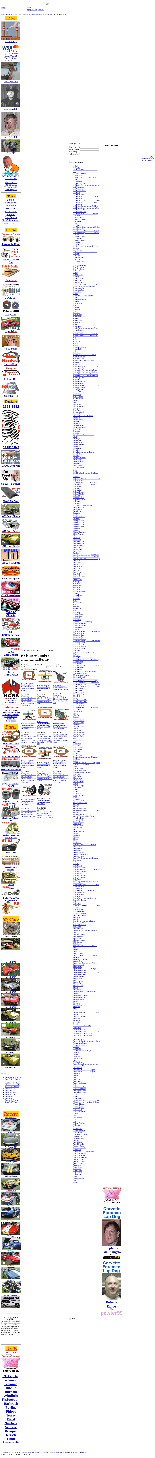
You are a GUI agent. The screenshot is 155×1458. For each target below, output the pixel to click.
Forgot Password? (148, 160)
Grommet (76, 612)
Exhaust (76, 488)
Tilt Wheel (76, 1056)
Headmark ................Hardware (83, 652)
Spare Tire (76, 951)
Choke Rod (77, 326)
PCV (75, 829)
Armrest (76, 254)
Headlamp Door (78, 637)
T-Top (75, 1085)
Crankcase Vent (78, 393)
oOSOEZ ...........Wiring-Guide (83, 816)
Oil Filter (76, 805)
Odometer (76, 799)
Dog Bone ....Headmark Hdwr (83, 435)
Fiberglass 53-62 (78, 522)
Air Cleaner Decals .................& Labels (86, 227)
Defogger (76, 418)
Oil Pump (76, 812)
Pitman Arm (77, 837)
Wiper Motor (77, 1171)
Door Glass (77, 440)
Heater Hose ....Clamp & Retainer (84, 671)
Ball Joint (76, 271)
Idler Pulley (77, 715)
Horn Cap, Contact (79, 694)
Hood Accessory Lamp (81, 675)
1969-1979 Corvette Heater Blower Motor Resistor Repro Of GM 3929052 (43, 764)
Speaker (76, 957)
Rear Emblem (78, 883)
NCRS (75, 791)
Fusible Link (77, 580)
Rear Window (78, 896)
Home (23, 650)
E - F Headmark (78, 467)
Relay (75, 902)
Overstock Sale (78, 820)
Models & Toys (78, 786)
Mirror (75, 784)
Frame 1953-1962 (79, 541)
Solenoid (76, 949)
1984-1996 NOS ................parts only (85, 170)
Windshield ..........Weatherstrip (83, 1152)
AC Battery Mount (79, 183)
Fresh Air (76, 553)
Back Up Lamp (78, 267)
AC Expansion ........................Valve (85, 196)
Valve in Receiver (79, 1112)
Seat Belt (76, 919)
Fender (75, 515)
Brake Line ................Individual (84, 286)
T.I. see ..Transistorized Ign (82, 1026)
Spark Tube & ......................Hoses (85, 955)
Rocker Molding (78, 909)
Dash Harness (78, 406)
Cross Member (78, 397)
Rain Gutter (77, 879)
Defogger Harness (79, 419)
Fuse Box (76, 578)
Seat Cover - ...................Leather (84, 921)
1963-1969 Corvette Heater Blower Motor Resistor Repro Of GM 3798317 (43, 687)
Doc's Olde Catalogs (12, 1100)
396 (74, 172)
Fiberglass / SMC (79, 521)
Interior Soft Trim (79, 734)
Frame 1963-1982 (79, 543)
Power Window (78, 856)
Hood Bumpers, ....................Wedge (85, 681)
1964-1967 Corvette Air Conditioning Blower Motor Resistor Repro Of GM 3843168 (28, 726)
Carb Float (76, 313)
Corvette (76, 379)
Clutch (75, 345)
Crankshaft (77, 395)
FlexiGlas (76, 538)
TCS (75, 1037)
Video (75, 1119)
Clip (74, 337)
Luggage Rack (78, 768)
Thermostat (77, 1049)
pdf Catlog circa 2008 (12, 1085)
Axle (75, 263)
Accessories (77, 217)
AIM (75, 223)
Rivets (75, 908)
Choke (75, 324)
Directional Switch (79, 427)
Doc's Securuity (10, 1094)
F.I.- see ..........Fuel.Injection (82, 505)
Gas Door (76, 583)
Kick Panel (77, 744)
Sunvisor (76, 1014)
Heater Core (77, 663)
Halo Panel (77, 620)
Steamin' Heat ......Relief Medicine (84, 991)
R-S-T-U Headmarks (80, 913)
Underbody (77, 1098)
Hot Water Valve (78, 705)
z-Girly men (77, 1182)
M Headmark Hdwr (80, 770)
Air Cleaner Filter (79, 229)
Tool (74, 1060)
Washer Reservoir (79, 1131)
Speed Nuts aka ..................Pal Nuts (85, 963)
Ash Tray (76, 256)
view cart (34, 10)
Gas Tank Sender (79, 591)
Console (76, 362)
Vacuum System (78, 1108)
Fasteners (76, 513)
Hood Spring (77, 690)
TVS (75, 1094)
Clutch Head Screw (79, 347)
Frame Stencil (78, 547)
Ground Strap (77, 616)
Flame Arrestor (78, 534)
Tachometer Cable (79, 1030)
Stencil (75, 1001)
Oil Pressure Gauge (79, 808)
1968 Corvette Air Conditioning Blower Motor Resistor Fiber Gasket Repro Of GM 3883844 (43, 725)
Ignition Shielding (79, 721)
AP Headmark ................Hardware (85, 252)
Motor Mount (77, 787)
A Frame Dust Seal (79, 174)
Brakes (75, 294)
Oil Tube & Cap (78, 814)
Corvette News (78, 383)
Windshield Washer (79, 1159)
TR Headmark (78, 1062)
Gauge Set (76, 597)
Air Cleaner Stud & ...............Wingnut (86, 231)
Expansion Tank (78, 498)
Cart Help (74, 1452)
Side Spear (77, 944)
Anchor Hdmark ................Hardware (85, 246)
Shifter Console (78, 936)
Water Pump (77, 1132)
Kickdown (76, 745)
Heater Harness (78, 667)
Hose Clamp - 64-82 (80, 702)
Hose (75, 698)
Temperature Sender (80, 1045)
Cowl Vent (77, 391)
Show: (48, 665)
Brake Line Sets (78, 290)
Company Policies (79, 357)
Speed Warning (78, 965)
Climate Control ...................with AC (85, 334)
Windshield (77, 1150)
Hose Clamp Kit (78, 704)
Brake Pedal (77, 292)
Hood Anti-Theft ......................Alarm (85, 679)
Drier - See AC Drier (80, 461)
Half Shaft (76, 618)
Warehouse (77, 1127)
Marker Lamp (78, 778)
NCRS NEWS (78, 793)
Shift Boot (76, 932)
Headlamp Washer (79, 648)
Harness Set (77, 629)
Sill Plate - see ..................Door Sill (85, 946)
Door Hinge (77, 446)
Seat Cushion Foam (79, 925)
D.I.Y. (75, 400)
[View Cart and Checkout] (42, 14)
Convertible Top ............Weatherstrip (85, 374)
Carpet (75, 318)
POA (75, 841)
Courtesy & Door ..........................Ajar (86, 385)
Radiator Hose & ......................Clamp (86, 869)
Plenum (75, 839)
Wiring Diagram (78, 1178)
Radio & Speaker (79, 877)
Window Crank (78, 1146)
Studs (75, 1009)
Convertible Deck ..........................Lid (86, 366)
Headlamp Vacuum (79, 646)
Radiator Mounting (79, 871)
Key (74, 742)
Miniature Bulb (78, 782)
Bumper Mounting (79, 299)
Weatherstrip (77, 1136)
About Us (9, 1452)
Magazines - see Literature (82, 772)
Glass (75, 601)
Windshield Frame (79, 1153)
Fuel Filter (76, 561)
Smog (75, 948)
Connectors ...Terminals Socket (83, 360)
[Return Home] (3, 8)
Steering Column (79, 997)
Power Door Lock (79, 850)
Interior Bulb (77, 730)
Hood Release (78, 688)
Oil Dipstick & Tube (80, 803)
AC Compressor (78, 187)
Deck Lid (76, 414)
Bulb (75, 297)
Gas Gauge (77, 585)
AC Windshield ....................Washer (85, 214)
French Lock (77, 549)
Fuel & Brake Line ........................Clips (86, 559)
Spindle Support (78, 976)
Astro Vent (77, 259)
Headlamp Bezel (78, 633)
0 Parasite (76, 168)
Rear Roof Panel (78, 887)
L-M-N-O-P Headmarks (81, 765)
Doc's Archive (10, 1089)
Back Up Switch (78, 269)
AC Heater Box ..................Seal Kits (85, 206)
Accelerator (77, 215)
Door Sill (76, 456)
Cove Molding (78, 389)
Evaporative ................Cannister (84, 484)
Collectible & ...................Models (84, 355)
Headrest (76, 654)
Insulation (76, 725)
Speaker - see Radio (80, 959)
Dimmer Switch (78, 425)
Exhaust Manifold (79, 494)
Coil (74, 351)
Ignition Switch (78, 723)
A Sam (75, 179)
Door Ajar (76, 439)
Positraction (77, 843)
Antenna (76, 248)
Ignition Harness (78, 719)
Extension (76, 501)
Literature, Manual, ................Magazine (86, 763)
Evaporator (77, 486)
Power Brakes (78, 848)
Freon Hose (77, 551)
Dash (75, 402)
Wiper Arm (77, 1165)
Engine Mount (78, 480)
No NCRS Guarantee (12, 1087)
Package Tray (77, 824)
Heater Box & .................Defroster (85, 658)
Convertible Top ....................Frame (85, 370)
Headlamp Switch (79, 644)
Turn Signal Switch (79, 1092)
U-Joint (75, 1096)
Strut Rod (76, 1007)
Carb (75, 311)
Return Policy (48, 1452)
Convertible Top (78, 368)
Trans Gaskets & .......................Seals (85, 1064)
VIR (74, 1121)
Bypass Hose (77, 303)
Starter (75, 988)
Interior (75, 728)
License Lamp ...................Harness (85, 757)
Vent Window (78, 1117)
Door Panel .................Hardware (84, 452)
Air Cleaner (77, 225)
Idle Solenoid (77, 711)
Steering (76, 993)
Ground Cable (78, 614)
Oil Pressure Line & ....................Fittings (86, 810)
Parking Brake (78, 826)
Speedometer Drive (79, 974)
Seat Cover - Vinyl (79, 923)
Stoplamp (76, 1003)
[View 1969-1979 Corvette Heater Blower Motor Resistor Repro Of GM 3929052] (45, 781)
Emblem (76, 475)
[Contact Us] (19, 14)
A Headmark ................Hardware (84, 177)
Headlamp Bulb (78, 635)
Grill (74, 610)
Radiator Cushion (79, 867)
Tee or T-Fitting (78, 1039)
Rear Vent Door (78, 894)
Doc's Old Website (11, 1102)
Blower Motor (78, 278)
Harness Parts (77, 627)
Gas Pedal (76, 587)
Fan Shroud (77, 511)
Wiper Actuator (78, 1163)
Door (75, 437)
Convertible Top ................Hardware (85, 372)
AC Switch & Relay (80, 212)
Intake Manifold (78, 726)
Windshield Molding (80, 1157)
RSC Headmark (78, 911)
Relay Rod (77, 904)
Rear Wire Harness (79, 900)
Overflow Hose (78, 818)
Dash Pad (76, 408)
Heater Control (78, 662)
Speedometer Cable (79, 970)
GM (74, 604)
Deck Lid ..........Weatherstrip (83, 416)
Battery (75, 273)
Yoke (75, 1180)
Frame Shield (77, 545)
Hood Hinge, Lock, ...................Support (86, 684)
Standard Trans (78, 986)
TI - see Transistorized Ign (82, 1051)
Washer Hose (77, 1129)
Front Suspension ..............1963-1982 (86, 557)
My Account (26, 1452)
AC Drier (76, 193)
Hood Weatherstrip (79, 692)
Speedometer (77, 967)
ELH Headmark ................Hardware (85, 473)
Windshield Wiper (79, 1161)
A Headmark (77, 175)
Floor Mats (77, 540)
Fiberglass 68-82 (78, 526)
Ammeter (76, 244)
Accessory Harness (79, 219)
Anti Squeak (77, 250)
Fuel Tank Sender (79, 576)
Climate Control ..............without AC (85, 336)
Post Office (77, 847)
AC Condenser (78, 189)
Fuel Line (76, 570)
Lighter (75, 761)
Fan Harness (77, 509)
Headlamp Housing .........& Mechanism (86, 641)
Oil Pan (75, 806)
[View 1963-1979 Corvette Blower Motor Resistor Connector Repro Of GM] (61, 703)
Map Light (76, 774)
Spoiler (75, 980)
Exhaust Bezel (78, 490)
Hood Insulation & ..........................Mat (86, 686)
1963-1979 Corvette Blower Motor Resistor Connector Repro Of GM (60, 687)
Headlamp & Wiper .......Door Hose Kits (86, 631)
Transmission (77, 1068)
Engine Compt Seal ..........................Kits (86, 479)
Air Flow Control (79, 236)
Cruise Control (78, 399)
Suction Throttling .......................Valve (86, 1012)
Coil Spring (77, 353)
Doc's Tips (8, 1090)
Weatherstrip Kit (78, 1138)
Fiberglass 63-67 (78, 524)
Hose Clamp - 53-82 (80, 700)
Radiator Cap (77, 866)
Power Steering (78, 852)
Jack (74, 738)
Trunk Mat (76, 1081)
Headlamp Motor (79, 643)
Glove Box (77, 602)
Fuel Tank (76, 574)
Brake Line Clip (78, 288)
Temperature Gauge (80, 1043)
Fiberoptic (76, 528)
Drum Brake (77, 465)
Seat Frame (77, 927)
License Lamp (78, 755)
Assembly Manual (79, 257)
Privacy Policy (59, 1452)
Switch (75, 1024)
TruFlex (76, 1075)
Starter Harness (78, 989)
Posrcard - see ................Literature (84, 845)
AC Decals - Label (79, 191)
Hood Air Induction (79, 677)
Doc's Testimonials (11, 1092)
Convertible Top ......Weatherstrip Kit (85, 376)
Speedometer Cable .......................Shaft (86, 972)
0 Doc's (75, 166)
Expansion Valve (79, 500)
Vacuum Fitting (78, 1104)
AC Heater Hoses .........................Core (86, 208)
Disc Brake (77, 429)
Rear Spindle (77, 888)
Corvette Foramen (79, 381)
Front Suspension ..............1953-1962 (86, 555)
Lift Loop (76, 759)
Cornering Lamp (78, 378)
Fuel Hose (76, 564)
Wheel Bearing (78, 1142)
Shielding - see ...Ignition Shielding (85, 930)
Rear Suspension (79, 892)
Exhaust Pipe (77, 496)
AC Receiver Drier (79, 210)
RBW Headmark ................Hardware (85, 881)
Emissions (76, 477)
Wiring (75, 1176)
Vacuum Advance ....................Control (86, 1100)
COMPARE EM (79, 358)
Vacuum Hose (78, 1106)
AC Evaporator (78, 195)
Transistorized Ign (79, 1066)
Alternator (76, 242)
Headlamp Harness (79, 639)
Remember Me (76, 154)
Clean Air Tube (78, 332)
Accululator (77, 221)
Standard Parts (78, 984)
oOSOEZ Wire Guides (12, 1083)
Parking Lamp (78, 827)
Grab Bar (76, 606)
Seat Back (76, 917)
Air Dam (76, 235)
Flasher (75, 536)
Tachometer (77, 1028)
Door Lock (77, 448)
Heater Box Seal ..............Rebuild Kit (85, 660)
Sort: (57, 665)
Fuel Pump (77, 572)
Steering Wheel (78, 999)
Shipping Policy (37, 1452)
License (76, 753)
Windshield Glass (79, 1155)
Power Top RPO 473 (80, 854)
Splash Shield (77, 978)
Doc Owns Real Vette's (13, 1077)
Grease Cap (77, 608)
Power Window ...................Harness (85, 858)
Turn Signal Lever (79, 1091)
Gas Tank (76, 589)
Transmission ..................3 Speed (84, 1070)
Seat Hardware (78, 928)
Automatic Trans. (79, 261)
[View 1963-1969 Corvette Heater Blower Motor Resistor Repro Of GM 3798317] (45, 704)
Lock (75, 766)
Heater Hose (77, 669)
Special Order (78, 961)
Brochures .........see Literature (83, 296)
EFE (74, 469)
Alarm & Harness (79, 240)
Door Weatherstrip (79, 458)
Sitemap (67, 1452)
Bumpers (76, 301)
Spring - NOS (78, 982)
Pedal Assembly (78, 831)
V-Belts (75, 1113)
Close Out (76, 341)
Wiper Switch (77, 1173)
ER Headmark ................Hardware (85, 482)
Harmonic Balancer (79, 625)
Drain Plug (77, 460)
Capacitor (76, 309)
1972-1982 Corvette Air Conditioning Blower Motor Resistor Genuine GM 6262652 (28, 802)
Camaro (76, 307)
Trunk (75, 1077)
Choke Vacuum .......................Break (85, 328)
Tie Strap (76, 1054)
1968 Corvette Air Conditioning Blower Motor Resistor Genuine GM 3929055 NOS (60, 726)
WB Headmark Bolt (80, 1134)
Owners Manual (78, 822)
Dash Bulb (77, 404)
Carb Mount (77, 315)
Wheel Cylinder (78, 1144)
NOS (75, 797)
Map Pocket (77, 776)
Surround (76, 1018)
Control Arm (77, 364)
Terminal (76, 1047)
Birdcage (76, 276)
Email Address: (74, 149)
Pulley (75, 862)
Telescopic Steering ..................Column (86, 1041)
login (28, 10)
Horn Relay (77, 696)
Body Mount (77, 280)
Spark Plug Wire (78, 953)
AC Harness (77, 204)
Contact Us (17, 1452)
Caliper (75, 305)
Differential (77, 423)
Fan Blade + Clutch (79, 507)
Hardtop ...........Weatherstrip (82, 622)
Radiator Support (79, 875)
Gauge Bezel (77, 595)
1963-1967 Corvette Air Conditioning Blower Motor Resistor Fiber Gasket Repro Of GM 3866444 (28, 687)
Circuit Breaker (78, 330)
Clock (75, 339)
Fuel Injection (78, 566)
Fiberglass (76, 519)
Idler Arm (76, 713)
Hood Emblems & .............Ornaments (86, 683)
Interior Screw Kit (79, 732)
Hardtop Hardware (79, 623)
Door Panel (77, 450)
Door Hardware (78, 444)
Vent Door (76, 1115)
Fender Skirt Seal (79, 517)
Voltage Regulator (79, 1123)
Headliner (76, 650)
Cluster (75, 343)
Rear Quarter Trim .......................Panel (86, 885)
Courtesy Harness (79, 387)
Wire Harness (77, 1174)
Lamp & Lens (78, 747)
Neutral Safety (78, 795)
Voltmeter (76, 1125)
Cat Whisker (77, 320)
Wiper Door (77, 1169)
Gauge (75, 593)
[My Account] (29, 14)
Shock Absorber (78, 938)
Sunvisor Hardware (79, 1016)
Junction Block (78, 740)
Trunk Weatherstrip (79, 1083)
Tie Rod (76, 1052)
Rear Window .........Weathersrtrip (84, 898)
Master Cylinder (78, 780)
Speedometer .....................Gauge (84, 969)
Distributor (77, 431)
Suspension (77, 1020)
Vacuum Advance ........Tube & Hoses (86, 1102)
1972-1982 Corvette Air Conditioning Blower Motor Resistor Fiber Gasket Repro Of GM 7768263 (60, 764)
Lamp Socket (77, 749)
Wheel (75, 1140)
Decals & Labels (78, 412)
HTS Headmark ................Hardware (85, 707)
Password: (72, 152)
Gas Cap (76, 582)
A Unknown (77, 181)
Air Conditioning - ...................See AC (86, 233)
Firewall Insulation (79, 532)
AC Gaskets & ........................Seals (85, 202)
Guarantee (83, 1452)
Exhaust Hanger (78, 492)
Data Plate (76, 410)
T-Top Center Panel (79, 1087)
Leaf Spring (77, 751)
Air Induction (77, 238)
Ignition (76, 717)
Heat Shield (77, 656)
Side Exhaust (77, 942)
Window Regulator (79, 1148)
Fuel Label (77, 568)
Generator (76, 599)
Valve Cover (77, 1110)
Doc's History (9, 1098)
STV (75, 1010)
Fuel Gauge (77, 562)
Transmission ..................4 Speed (84, 1071)
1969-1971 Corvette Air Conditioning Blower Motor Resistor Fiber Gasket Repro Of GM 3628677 (28, 764)
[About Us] (11, 14)
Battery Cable (78, 275)
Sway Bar (76, 1022)
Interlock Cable (78, 736)
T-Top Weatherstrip (79, 1089)
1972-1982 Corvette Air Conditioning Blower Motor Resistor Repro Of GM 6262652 (44, 801)
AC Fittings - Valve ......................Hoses (86, 200)
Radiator (76, 864)
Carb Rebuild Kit (79, 317)
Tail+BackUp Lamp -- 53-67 (83, 1033)
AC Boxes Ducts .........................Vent (86, 185)
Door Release (77, 454)
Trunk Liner (77, 1079)
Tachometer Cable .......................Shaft (86, 1031)
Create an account (148, 159)
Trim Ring (76, 1073)
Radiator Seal (77, 873)
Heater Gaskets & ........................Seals (86, 665)
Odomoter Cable (78, 801)
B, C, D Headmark (79, 265)
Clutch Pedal (77, 349)
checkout (41, 10)
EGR (75, 471)
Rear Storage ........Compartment (84, 890)
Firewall (76, 530)
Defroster (76, 421)
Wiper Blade (77, 1167)
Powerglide (77, 860)
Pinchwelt (76, 835)
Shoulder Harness (79, 940)
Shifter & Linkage (79, 934)
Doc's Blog (9, 1096)
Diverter (76, 433)
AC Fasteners (77, 198)
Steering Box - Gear (80, 995)
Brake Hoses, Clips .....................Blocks (86, 284)
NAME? (76, 789)
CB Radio (76, 322)
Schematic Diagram (79, 915)
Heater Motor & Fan (80, 673)
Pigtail (75, 833)
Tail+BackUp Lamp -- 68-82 (83, 1035)
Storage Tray (77, 1005)
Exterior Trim (77, 503)
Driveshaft (76, 463)
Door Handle (77, 442)
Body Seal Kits (78, 282)
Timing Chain (78, 1058)
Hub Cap (76, 709)
